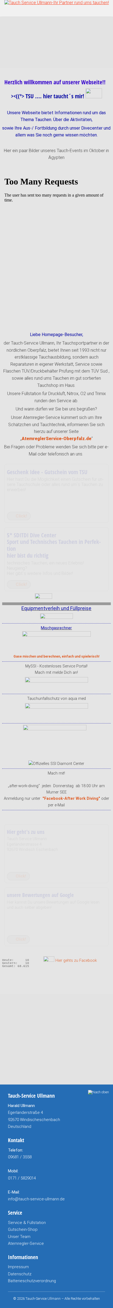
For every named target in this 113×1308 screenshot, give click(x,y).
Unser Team (19, 1236)
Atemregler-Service (26, 1243)
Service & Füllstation (27, 1222)
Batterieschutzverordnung (32, 1280)
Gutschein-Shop (23, 1229)
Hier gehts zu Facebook (76, 960)
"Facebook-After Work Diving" (71, 798)
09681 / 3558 (20, 1157)
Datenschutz (20, 1273)
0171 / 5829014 (22, 1178)
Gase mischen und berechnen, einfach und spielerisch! (56, 656)
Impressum (18, 1266)
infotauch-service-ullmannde (36, 1199)
